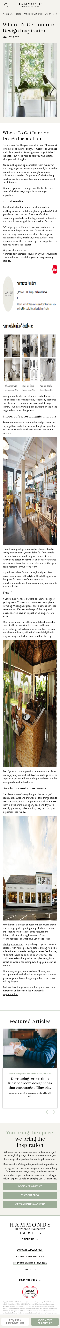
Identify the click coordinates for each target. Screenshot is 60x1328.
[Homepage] (30, 5)
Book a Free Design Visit (30, 1249)
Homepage (8, 13)
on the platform (20, 230)
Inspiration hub (10, 994)
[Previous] (46, 1112)
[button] (53, 5)
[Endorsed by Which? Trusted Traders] (30, 1292)
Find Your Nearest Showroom (30, 1263)
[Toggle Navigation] (53, 5)
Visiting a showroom (13, 944)
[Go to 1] (21, 1112)
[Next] (53, 1112)
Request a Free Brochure (30, 1256)
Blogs (18, 13)
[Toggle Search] (6, 5)
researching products (13, 218)
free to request (10, 938)
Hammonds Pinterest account (18, 253)
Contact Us (30, 1269)
